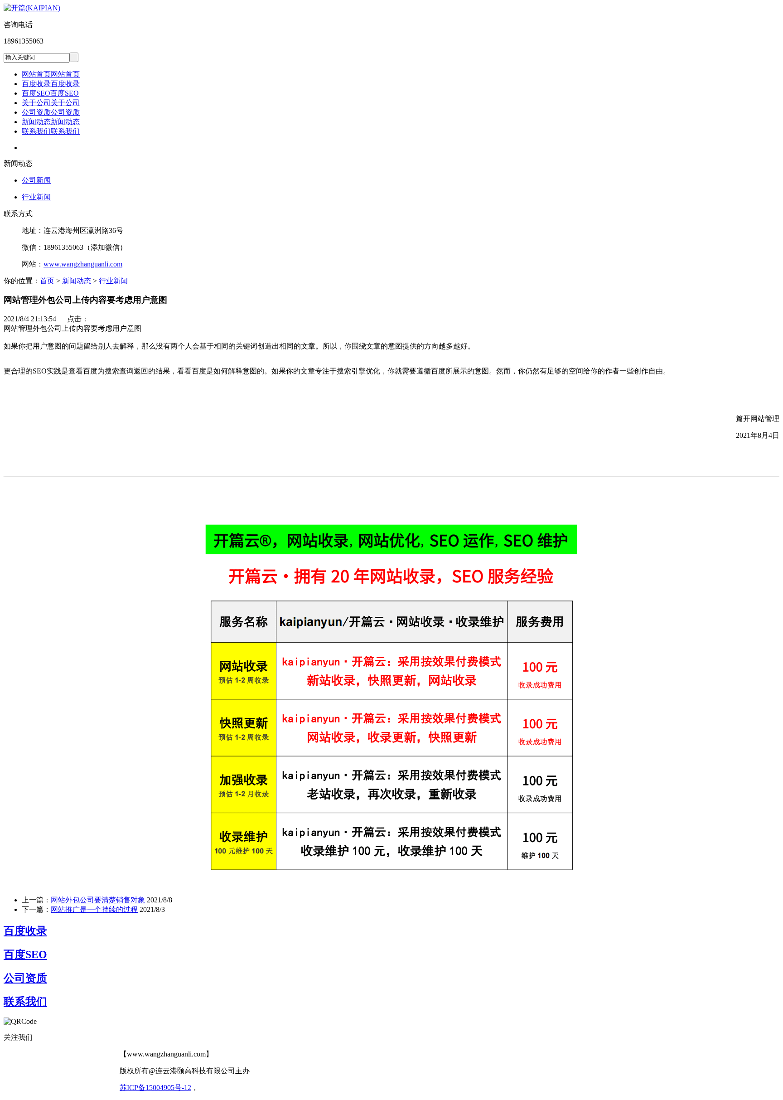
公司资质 (25, 978)
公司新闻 (36, 180)
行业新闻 (36, 197)
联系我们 (25, 1002)
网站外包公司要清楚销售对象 (98, 900)
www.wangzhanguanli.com (83, 264)
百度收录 (25, 931)
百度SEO (25, 954)
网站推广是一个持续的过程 (94, 909)
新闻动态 (76, 281)
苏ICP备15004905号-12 (155, 1087)
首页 (47, 281)
